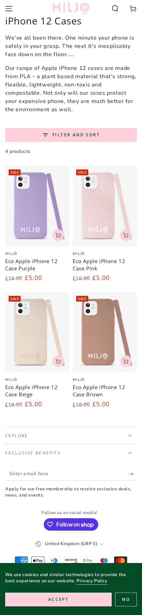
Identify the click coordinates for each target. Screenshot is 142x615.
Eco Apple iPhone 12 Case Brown (99, 391)
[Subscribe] (133, 473)
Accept (58, 599)
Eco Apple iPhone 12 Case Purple (31, 265)
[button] (115, 8)
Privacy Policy (92, 581)
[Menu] (9, 8)
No (126, 599)
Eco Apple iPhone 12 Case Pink (99, 265)
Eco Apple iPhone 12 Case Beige (31, 391)
